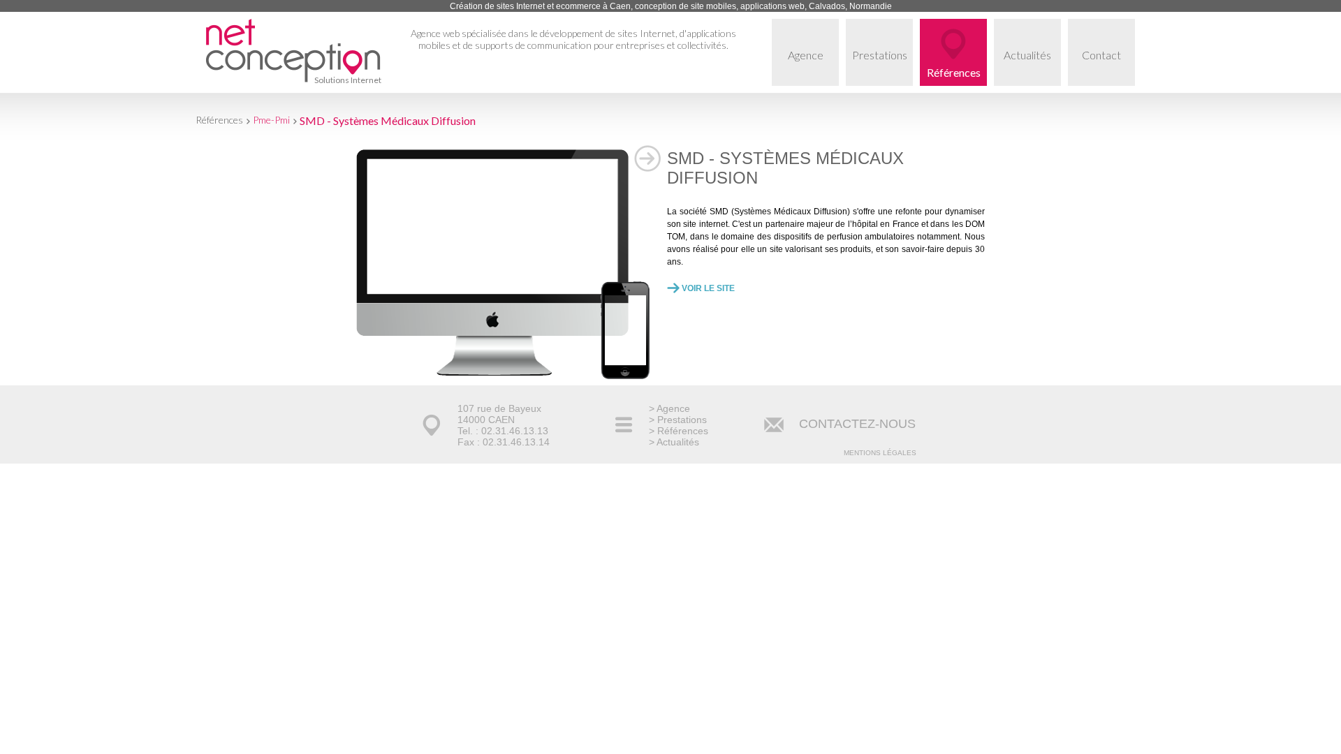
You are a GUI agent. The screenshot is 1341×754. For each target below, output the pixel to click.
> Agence (669, 408)
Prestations (879, 54)
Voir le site (708, 288)
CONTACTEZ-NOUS (857, 424)
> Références (678, 430)
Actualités (1027, 54)
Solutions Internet (347, 80)
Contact (1101, 54)
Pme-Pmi (271, 120)
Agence (805, 54)
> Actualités (674, 442)
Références (954, 72)
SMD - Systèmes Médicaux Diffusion (388, 120)
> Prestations (678, 419)
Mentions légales (880, 453)
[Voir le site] (492, 373)
